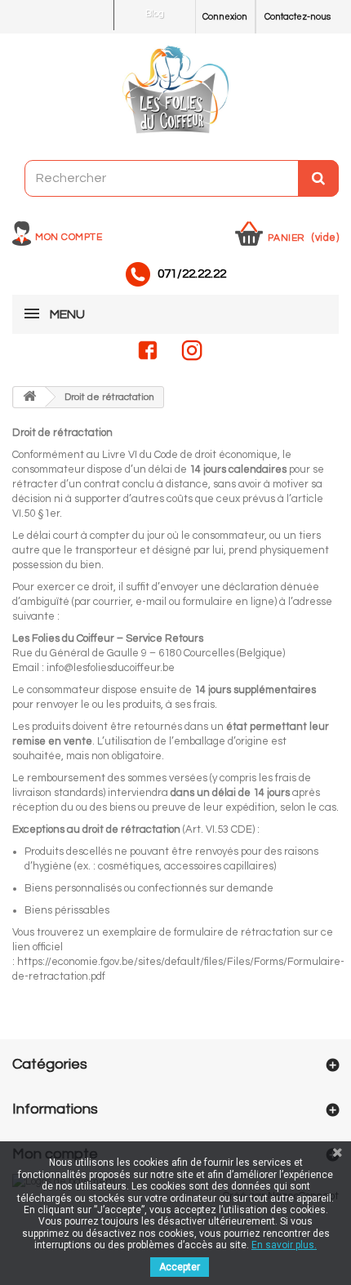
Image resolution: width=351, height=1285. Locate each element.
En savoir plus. (284, 1245)
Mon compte (68, 237)
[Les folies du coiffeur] (175, 91)
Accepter (179, 1267)
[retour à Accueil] (29, 397)
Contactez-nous (297, 16)
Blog (154, 13)
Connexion (224, 16)
